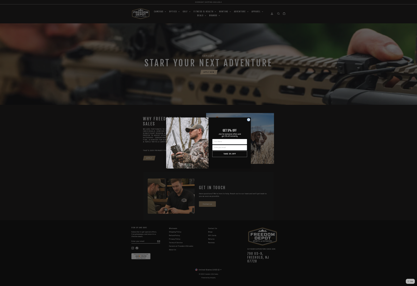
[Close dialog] (248, 119)
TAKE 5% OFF (229, 154)
